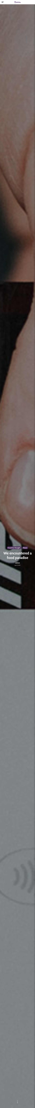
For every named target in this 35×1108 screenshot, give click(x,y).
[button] (3, 2)
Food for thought (14, 548)
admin (17, 563)
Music (25, 548)
